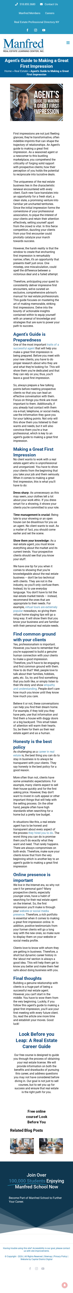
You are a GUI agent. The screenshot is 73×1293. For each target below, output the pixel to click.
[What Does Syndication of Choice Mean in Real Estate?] (51, 1140)
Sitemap (48, 1256)
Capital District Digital (42, 1259)
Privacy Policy (60, 1256)
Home (8, 71)
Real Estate (21, 71)
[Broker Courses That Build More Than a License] (22, 1140)
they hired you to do (40, 833)
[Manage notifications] (65, 1285)
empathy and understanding (34, 686)
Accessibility (38, 1248)
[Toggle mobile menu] (68, 43)
